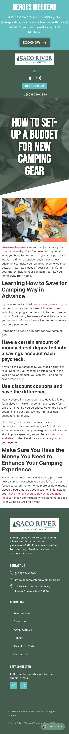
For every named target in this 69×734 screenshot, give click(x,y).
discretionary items (45, 304)
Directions (20, 621)
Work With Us (22, 629)
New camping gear (14, 247)
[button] (2, 22)
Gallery (18, 637)
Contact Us (20, 654)
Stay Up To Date (24, 646)
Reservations (21, 613)
